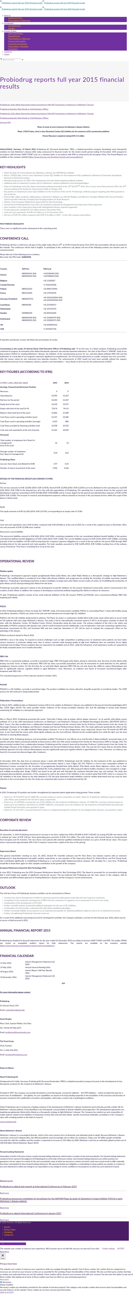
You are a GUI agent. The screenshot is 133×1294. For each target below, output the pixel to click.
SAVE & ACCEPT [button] (7, 1293)
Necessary (7, 1282)
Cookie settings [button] (108, 1249)
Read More (4, 1252)
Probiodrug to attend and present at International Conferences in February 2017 (38, 1187)
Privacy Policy (10, 1230)
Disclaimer (8, 1232)
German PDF (5, 123)
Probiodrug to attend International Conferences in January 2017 (30, 1213)
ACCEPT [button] (120, 1249)
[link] (22, 60)
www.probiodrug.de (8, 1122)
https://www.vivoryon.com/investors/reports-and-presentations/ (55, 157)
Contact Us (8, 1235)
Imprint (7, 1227)
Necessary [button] (4, 1280)
